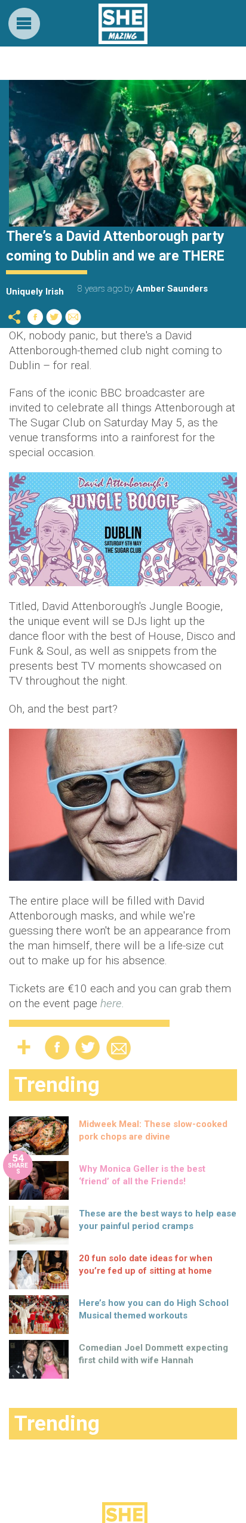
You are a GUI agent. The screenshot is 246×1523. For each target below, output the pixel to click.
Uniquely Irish (35, 291)
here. (112, 1003)
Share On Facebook (35, 317)
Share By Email (73, 317)
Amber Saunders (172, 288)
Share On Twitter (54, 317)
